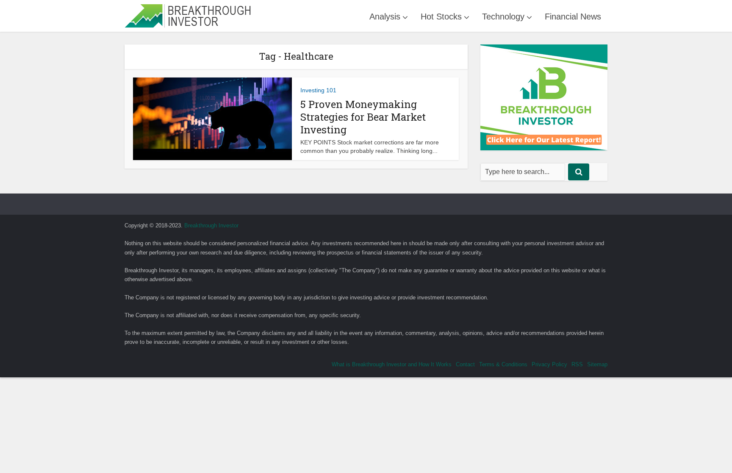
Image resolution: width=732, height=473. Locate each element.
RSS (577, 364)
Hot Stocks (441, 16)
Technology (503, 16)
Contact (465, 364)
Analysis (384, 16)
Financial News (573, 16)
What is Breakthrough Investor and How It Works (392, 364)
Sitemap (597, 364)
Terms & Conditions (503, 364)
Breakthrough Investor (211, 225)
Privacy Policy (549, 364)
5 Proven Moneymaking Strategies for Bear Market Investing (363, 116)
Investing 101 (318, 90)
